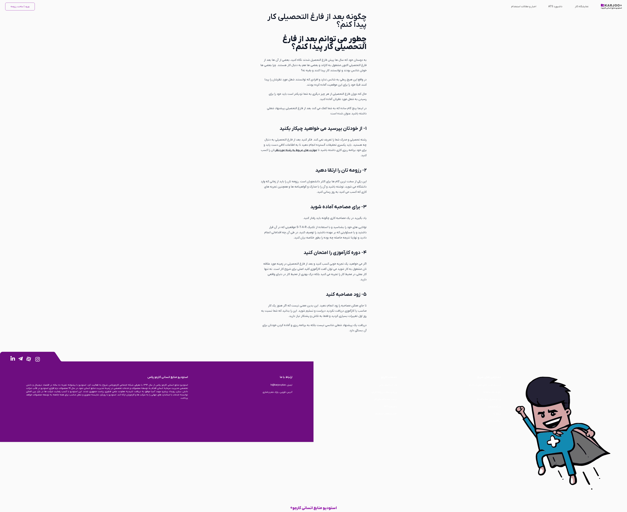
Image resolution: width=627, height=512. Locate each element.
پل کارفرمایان (494, 406)
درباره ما (497, 413)
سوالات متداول (494, 421)
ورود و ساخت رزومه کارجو (384, 392)
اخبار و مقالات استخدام (523, 6)
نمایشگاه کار (581, 6)
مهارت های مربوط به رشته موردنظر (296, 150)
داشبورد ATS (555, 6)
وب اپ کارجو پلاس (388, 385)
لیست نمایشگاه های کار (385, 399)
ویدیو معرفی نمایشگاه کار (488, 399)
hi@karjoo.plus (278, 385)
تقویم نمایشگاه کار (492, 392)
